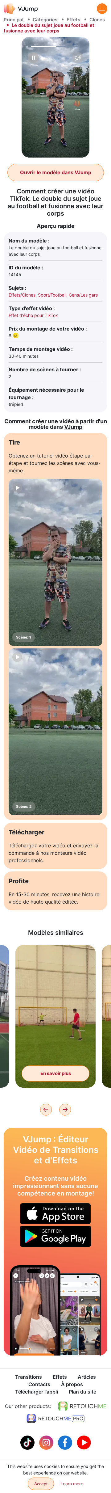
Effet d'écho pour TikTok (33, 315)
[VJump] (21, 8)
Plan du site (82, 1392)
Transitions (28, 1377)
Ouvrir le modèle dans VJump (55, 172)
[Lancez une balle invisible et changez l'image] (35, 1310)
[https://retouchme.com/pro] (55, 1418)
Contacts (39, 1384)
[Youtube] (84, 1442)
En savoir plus (55, 1073)
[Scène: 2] (55, 731)
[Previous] (46, 1110)
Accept (40, 1483)
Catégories (45, 20)
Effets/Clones (22, 294)
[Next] (65, 1110)
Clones (97, 20)
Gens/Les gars (83, 294)
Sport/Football (52, 294)
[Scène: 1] (55, 562)
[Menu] (102, 8)
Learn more (71, 1483)
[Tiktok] (28, 1442)
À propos (72, 1384)
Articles (87, 1377)
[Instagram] (47, 1442)
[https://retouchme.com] (82, 1406)
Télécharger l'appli (36, 1392)
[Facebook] (66, 1442)
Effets (73, 20)
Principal (13, 20)
